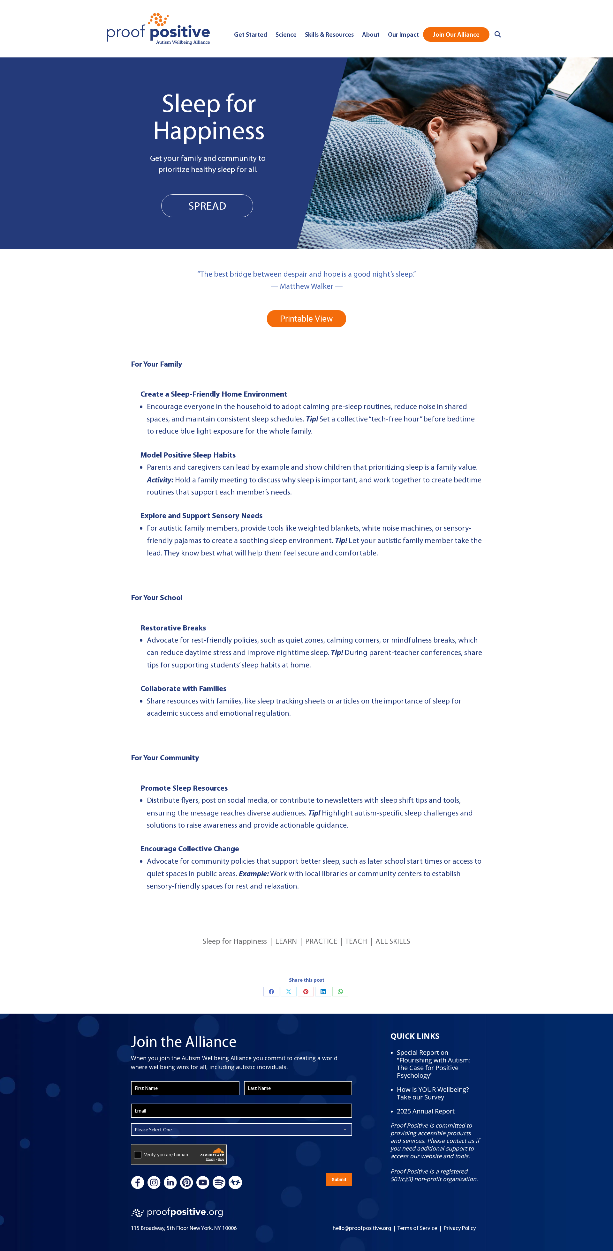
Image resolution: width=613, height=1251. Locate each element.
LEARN (286, 941)
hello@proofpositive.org (362, 1228)
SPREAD (207, 205)
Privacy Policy (460, 1228)
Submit (339, 1179)
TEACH (356, 941)
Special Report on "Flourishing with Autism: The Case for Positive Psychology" (434, 1064)
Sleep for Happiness (235, 941)
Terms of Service (417, 1228)
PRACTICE (321, 941)
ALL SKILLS (392, 941)
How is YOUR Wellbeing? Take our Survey (433, 1093)
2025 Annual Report (426, 1111)
